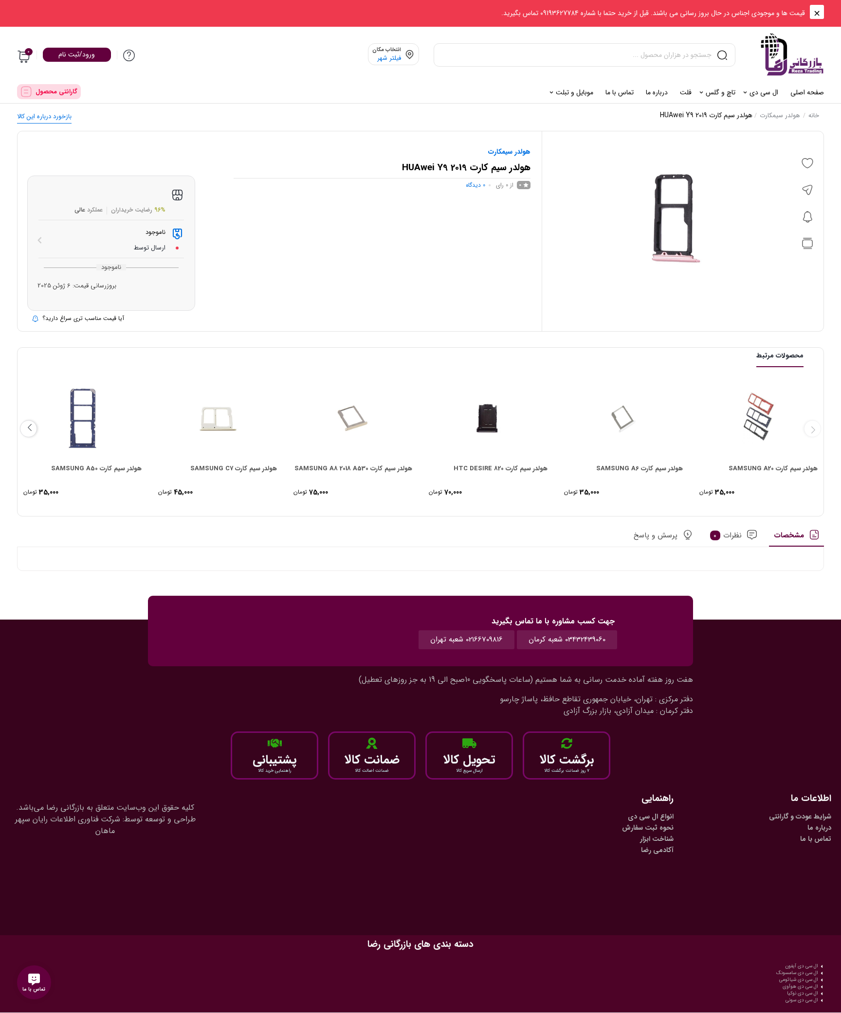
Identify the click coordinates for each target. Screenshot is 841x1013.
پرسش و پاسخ (655, 535)
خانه (813, 115)
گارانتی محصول (56, 92)
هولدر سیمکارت (780, 115)
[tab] (796, 538)
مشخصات (789, 535)
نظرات (727, 535)
